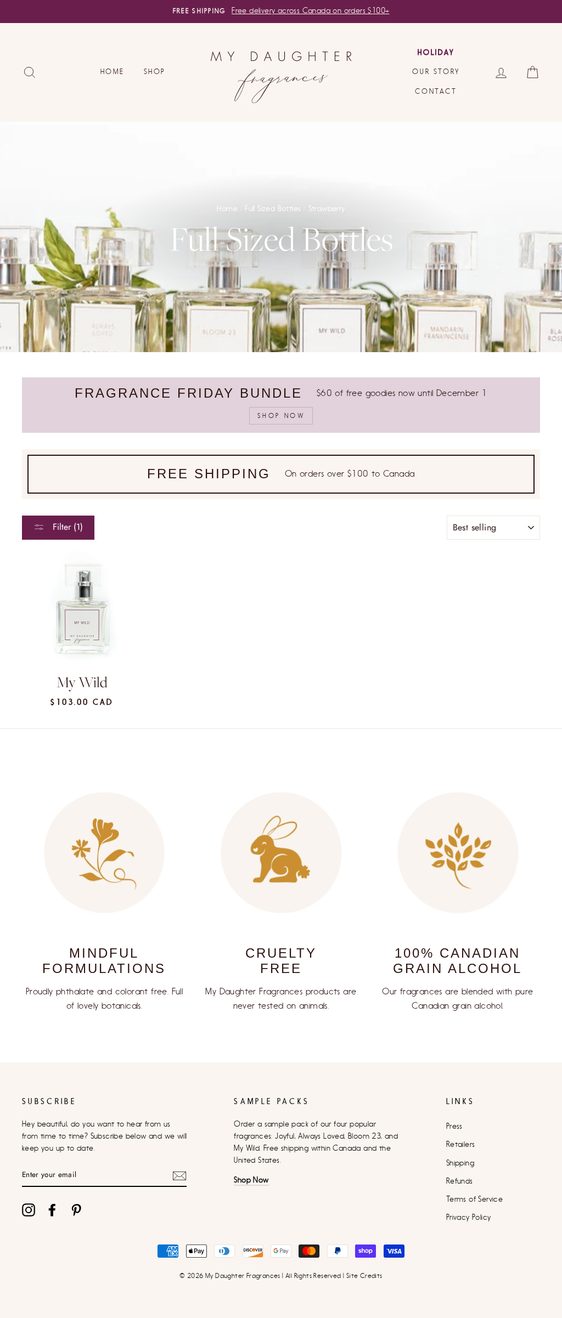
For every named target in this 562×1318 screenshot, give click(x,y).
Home (112, 71)
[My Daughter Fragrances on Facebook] (52, 1210)
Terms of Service (474, 1199)
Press (454, 1126)
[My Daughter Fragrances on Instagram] (28, 1210)
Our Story (435, 71)
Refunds (459, 1181)
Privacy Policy (468, 1217)
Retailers (460, 1144)
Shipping (460, 1163)
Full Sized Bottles (273, 209)
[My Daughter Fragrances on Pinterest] (76, 1210)
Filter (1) (66, 527)
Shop (155, 71)
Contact (436, 91)
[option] (281, 11)
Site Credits (364, 1276)
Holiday (436, 52)
